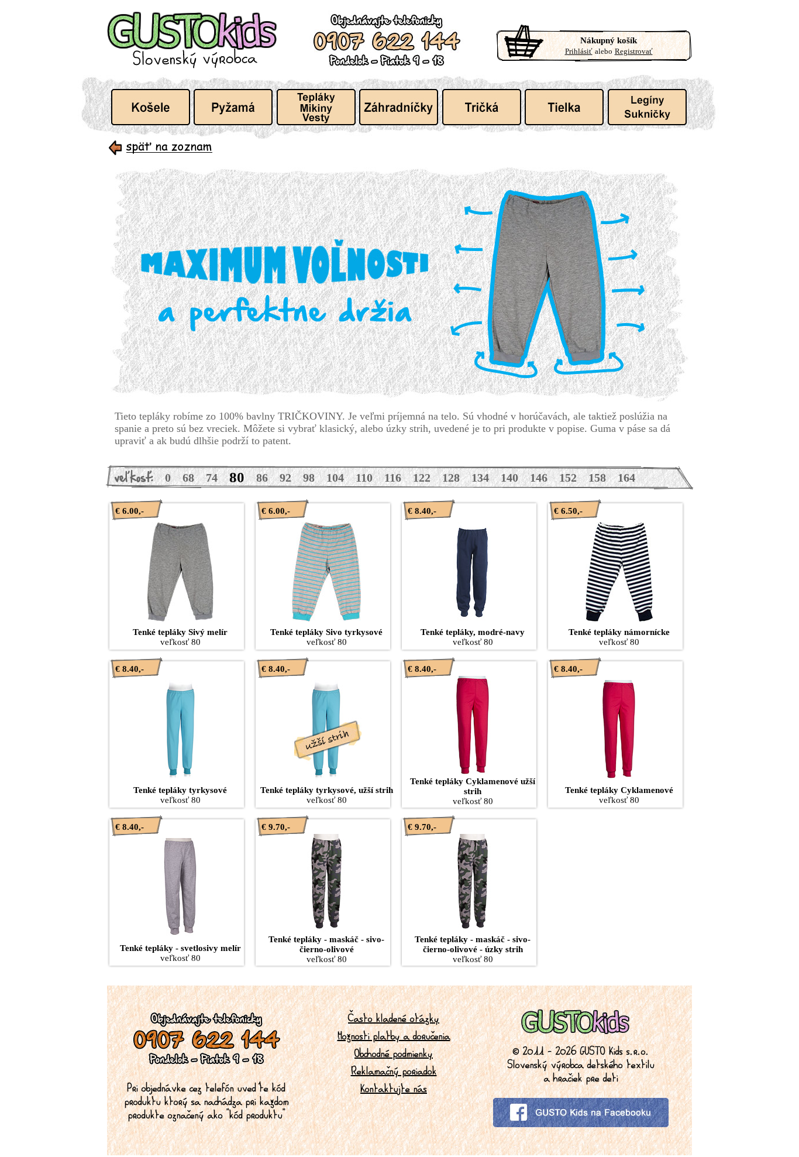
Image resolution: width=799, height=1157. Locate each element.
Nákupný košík (608, 40)
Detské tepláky (316, 107)
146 (538, 477)
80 (236, 477)
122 (422, 477)
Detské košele (150, 107)
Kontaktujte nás (393, 1088)
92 (285, 477)
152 (568, 477)
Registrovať (634, 51)
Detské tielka (564, 107)
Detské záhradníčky (398, 107)
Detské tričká (481, 107)
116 (392, 477)
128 (451, 477)
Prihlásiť (579, 51)
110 (364, 477)
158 (597, 477)
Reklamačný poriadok (394, 1070)
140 (509, 477)
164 (626, 477)
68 (188, 477)
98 (309, 477)
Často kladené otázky (393, 1017)
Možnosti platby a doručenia (393, 1035)
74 (212, 477)
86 (262, 477)
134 (480, 477)
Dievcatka (647, 107)
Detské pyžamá (233, 107)
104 (335, 477)
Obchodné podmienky (393, 1052)
